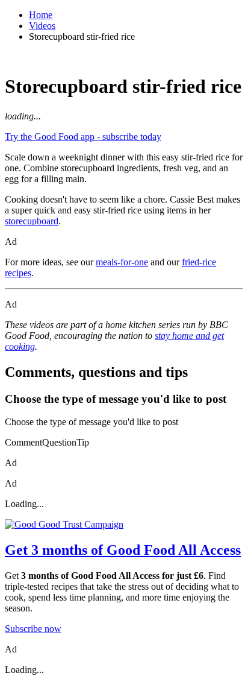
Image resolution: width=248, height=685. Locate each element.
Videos (42, 26)
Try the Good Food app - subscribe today (83, 136)
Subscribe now (33, 628)
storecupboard (31, 221)
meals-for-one (122, 262)
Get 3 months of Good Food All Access (123, 550)
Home (40, 15)
